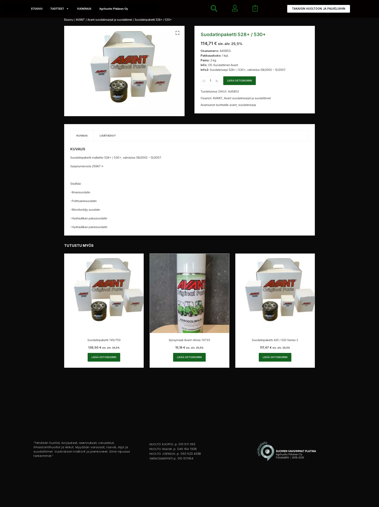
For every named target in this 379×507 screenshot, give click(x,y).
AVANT (80, 19)
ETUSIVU (36, 8)
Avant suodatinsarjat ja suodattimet (109, 19)
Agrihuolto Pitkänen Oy (113, 8)
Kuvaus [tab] (82, 135)
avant (233, 105)
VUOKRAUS (84, 8)
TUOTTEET (57, 8)
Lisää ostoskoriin (239, 80)
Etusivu (68, 19)
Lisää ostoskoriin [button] (104, 357)
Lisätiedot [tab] (108, 135)
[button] (177, 33)
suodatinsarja (247, 105)
